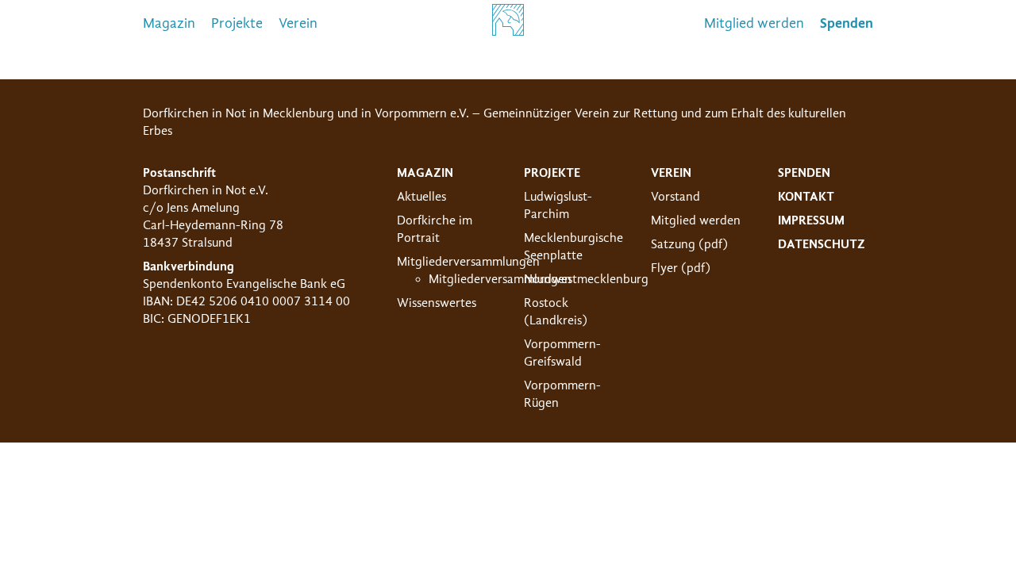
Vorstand (675, 197)
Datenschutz (821, 244)
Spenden (804, 173)
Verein (298, 23)
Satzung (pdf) (689, 244)
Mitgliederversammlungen (468, 262)
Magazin (169, 23)
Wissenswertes (436, 303)
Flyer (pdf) (680, 268)
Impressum (811, 220)
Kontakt (806, 197)
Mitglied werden (754, 23)
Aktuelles (421, 197)
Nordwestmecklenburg (586, 279)
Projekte (237, 23)
